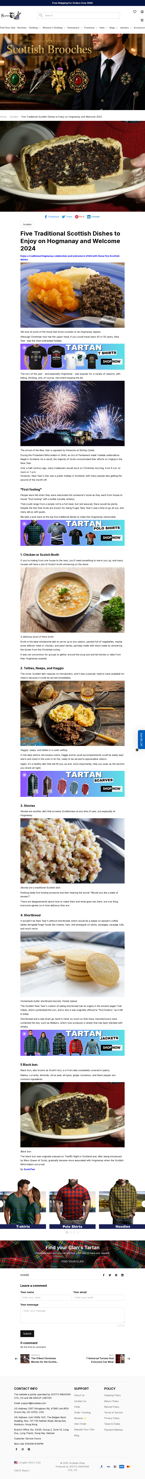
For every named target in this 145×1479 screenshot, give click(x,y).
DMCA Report (21, 1470)
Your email (80, 1292)
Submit (27, 1333)
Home (3, 116)
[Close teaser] (137, 749)
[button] (141, 739)
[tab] (67, 1232)
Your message (29, 1304)
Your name (27, 1292)
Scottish (14, 116)
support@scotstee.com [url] (33, 1403)
